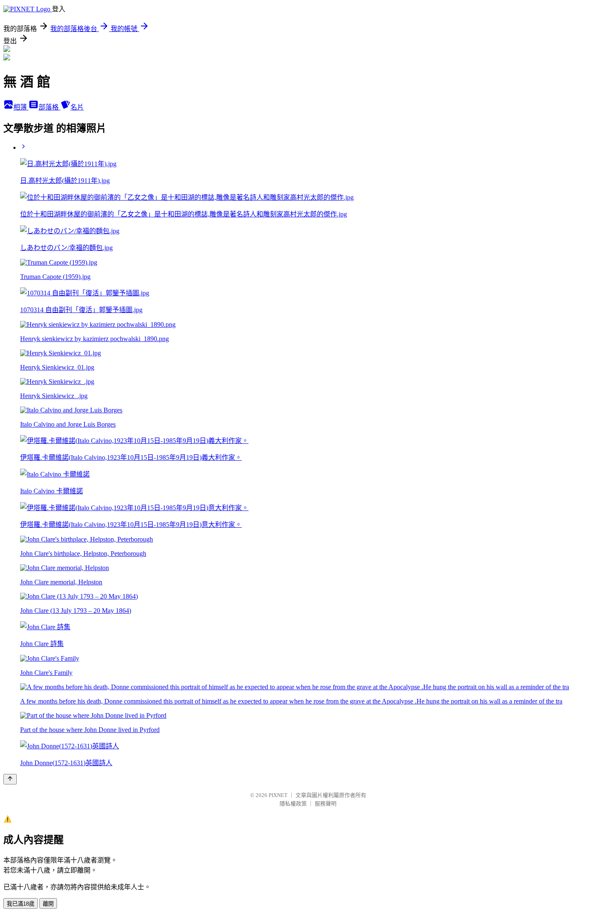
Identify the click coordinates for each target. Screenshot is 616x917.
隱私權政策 (293, 803)
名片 (77, 107)
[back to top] (10, 779)
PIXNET (278, 795)
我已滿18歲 (20, 904)
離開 (48, 904)
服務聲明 (325, 803)
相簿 (20, 107)
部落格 (49, 107)
